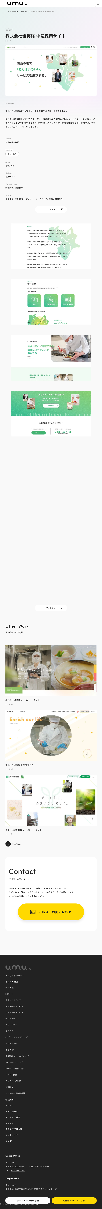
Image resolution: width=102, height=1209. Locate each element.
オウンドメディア (13, 1000)
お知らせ (9, 1123)
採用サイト (10, 1031)
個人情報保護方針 (13, 1129)
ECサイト (9, 994)
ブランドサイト (12, 1024)
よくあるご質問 (12, 1117)
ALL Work (16, 843)
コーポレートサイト (14, 1012)
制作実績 (9, 987)
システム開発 (11, 1074)
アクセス (9, 1105)
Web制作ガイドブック (74, 1200)
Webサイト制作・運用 (15, 1068)
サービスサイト (12, 1018)
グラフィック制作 (13, 1080)
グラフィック (11, 1043)
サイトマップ (11, 1135)
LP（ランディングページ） (17, 1037)
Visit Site (51, 209)
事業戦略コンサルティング (17, 1056)
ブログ (8, 1141)
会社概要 (9, 1099)
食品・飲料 (12, 154)
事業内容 (9, 1049)
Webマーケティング (14, 1062)
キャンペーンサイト (14, 1006)
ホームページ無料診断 (28, 1200)
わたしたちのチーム (14, 975)
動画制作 (9, 1087)
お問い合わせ (11, 1111)
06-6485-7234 (18, 1170)
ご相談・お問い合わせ (53, 912)
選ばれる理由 (11, 981)
